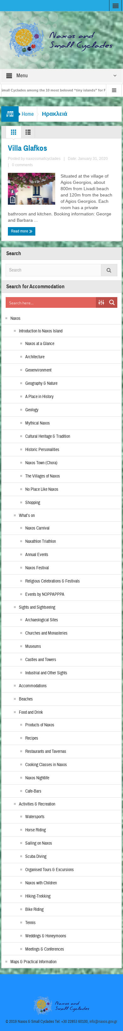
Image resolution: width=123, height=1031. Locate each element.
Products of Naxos (39, 725)
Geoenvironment (38, 370)
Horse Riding (35, 830)
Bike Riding (34, 909)
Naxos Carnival (37, 528)
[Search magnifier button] (112, 302)
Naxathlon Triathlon (40, 541)
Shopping (32, 503)
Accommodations (33, 686)
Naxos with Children (41, 883)
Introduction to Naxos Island (40, 331)
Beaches (26, 699)
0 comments (22, 165)
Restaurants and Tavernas (45, 751)
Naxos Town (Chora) (41, 463)
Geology (31, 410)
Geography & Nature (41, 383)
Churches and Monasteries (46, 633)
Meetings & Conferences (44, 949)
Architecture (34, 357)
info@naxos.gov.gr (103, 1021)
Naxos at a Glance (39, 344)
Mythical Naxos (37, 423)
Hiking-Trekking (37, 896)
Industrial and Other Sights (46, 673)
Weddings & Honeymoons (45, 936)
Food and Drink (31, 712)
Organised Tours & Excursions (49, 870)
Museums (33, 646)
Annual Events (36, 555)
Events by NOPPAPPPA (44, 594)
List (28, 133)
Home (28, 114)
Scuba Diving (35, 856)
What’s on (27, 515)
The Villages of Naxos (42, 476)
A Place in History (39, 397)
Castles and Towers (40, 660)
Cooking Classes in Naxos (46, 765)
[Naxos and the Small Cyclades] (61, 39)
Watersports (34, 817)
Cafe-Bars (33, 791)
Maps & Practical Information (33, 962)
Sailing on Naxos (38, 843)
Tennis (30, 923)
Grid (13, 134)
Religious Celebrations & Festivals (52, 581)
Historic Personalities (42, 450)
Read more (20, 231)
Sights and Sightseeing (37, 607)
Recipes (31, 738)
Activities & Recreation (37, 804)
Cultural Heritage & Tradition (47, 436)
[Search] (109, 270)
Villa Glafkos (27, 148)
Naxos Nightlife (37, 778)
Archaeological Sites (41, 620)
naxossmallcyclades (43, 158)
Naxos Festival (37, 568)
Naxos (15, 318)
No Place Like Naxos (41, 489)
